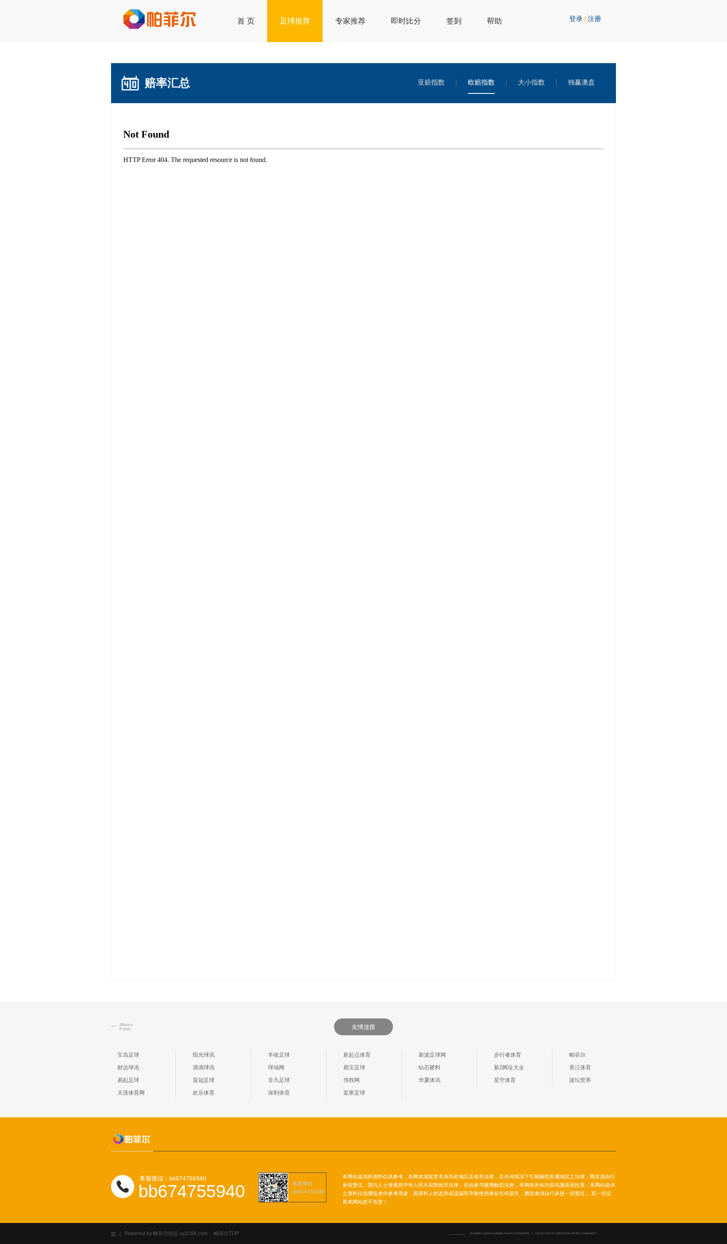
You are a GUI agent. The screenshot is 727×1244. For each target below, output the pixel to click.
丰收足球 (279, 1055)
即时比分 (406, 21)
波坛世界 (580, 1080)
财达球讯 (128, 1067)
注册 (594, 18)
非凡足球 (279, 1080)
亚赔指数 (431, 82)
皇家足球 (354, 1093)
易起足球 (128, 1080)
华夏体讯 (429, 1080)
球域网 (276, 1067)
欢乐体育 (204, 1093)
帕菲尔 (577, 1055)
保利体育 (279, 1093)
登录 (576, 18)
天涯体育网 (131, 1093)
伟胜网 (351, 1080)
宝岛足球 (128, 1055)
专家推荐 (350, 21)
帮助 (494, 21)
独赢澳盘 (581, 82)
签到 (454, 21)
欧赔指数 (481, 82)
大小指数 (531, 82)
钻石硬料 (429, 1067)
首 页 (246, 21)
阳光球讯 (204, 1055)
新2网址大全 (509, 1067)
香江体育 (580, 1067)
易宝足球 (354, 1067)
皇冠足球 (204, 1080)
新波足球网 (432, 1055)
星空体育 (505, 1080)
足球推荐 (295, 21)
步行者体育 (507, 1055)
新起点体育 (357, 1055)
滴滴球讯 (204, 1067)
